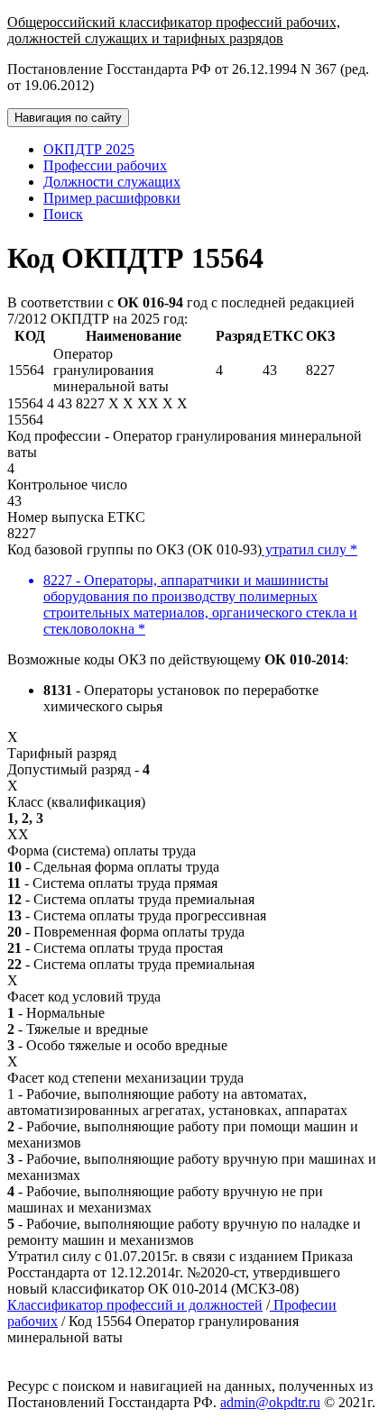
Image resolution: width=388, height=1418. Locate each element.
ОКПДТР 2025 (88, 149)
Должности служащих (111, 181)
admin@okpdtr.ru (270, 1402)
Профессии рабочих (105, 165)
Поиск (63, 214)
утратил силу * (309, 549)
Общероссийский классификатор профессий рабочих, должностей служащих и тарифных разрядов (173, 30)
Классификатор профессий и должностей (135, 1305)
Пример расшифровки (111, 198)
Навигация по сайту (68, 117)
